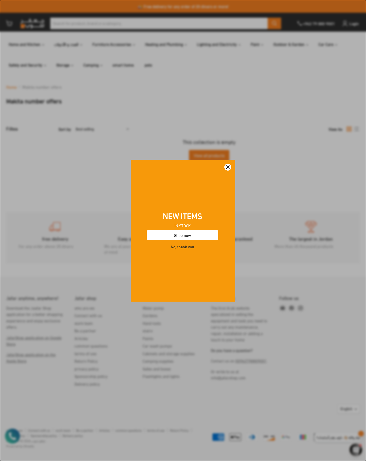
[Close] (227, 167)
